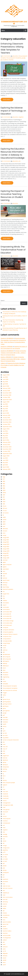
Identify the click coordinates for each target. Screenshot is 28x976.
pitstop (4, 870)
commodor (6, 607)
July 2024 (5, 431)
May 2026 (5, 381)
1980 (4, 481)
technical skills (6, 935)
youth (4, 964)
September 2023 (7, 453)
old (3, 843)
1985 (4, 488)
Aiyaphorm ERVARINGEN (7, 338)
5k (3, 515)
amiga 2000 (6, 544)
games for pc (6, 699)
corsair (4, 645)
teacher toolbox (7, 931)
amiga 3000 (6, 549)
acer (4, 526)
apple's (4, 567)
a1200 (4, 517)
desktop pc (6, 666)
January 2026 (6, 390)
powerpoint (6, 872)
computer (5, 627)
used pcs (5, 946)
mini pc (5, 816)
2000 (4, 490)
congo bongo (6, 643)
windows (5, 955)
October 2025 (6, 397)
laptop (4, 762)
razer (4, 895)
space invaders (7, 922)
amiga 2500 (6, 546)
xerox (4, 962)
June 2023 (5, 460)
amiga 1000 (6, 537)
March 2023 (6, 467)
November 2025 (7, 395)
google (23, 58)
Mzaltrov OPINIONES (6, 357)
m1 (3, 787)
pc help (5, 857)
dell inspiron (6, 661)
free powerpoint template (10, 686)
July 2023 (5, 458)
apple (4, 562)
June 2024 (5, 433)
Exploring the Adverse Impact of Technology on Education (13, 110)
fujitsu (4, 695)
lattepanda (6, 767)
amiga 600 (6, 555)
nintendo (5, 836)
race (4, 884)
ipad (4, 753)
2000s (4, 492)
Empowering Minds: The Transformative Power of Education (13, 249)
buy (4, 596)
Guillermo (3, 363)
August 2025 (6, 402)
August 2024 (6, 429)
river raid (5, 899)
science (5, 904)
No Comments (6, 56)
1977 (4, 479)
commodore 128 (7, 612)
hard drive (5, 719)
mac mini (5, 791)
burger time (6, 594)
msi (4, 825)
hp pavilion (5, 737)
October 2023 (6, 451)
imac (4, 744)
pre (3, 877)
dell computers (7, 659)
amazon (5, 531)
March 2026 (6, 386)
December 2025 (7, 393)
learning (5, 769)
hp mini (5, 733)
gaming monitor (7, 704)
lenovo (4, 771)
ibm (4, 742)
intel (4, 751)
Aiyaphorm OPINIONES (6, 346)
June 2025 (5, 406)
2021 (4, 504)
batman (5, 578)
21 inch (4, 506)
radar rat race (6, 886)
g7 (3, 697)
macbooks (5, 796)
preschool (5, 879)
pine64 (4, 866)
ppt (2, 60)
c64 (4, 598)
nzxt (4, 839)
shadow (5, 913)
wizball (4, 960)
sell (3, 911)
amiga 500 (5, 553)
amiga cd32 (6, 558)
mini (4, 814)
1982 (4, 483)
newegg (5, 834)
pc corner (5, 854)
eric (20, 161)
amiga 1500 (6, 542)
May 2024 (5, 435)
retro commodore (8, 897)
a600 (4, 524)
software (5, 917)
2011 (4, 497)
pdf (4, 863)
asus (4, 571)
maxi (4, 807)
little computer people (9, 782)
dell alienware (6, 654)
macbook (5, 794)
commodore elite (7, 623)
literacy (5, 780)
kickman (5, 758)
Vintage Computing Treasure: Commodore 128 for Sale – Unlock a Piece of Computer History (13, 352)
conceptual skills (7, 641)
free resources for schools (10, 690)
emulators (5, 674)
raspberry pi (6, 893)
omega (5, 845)
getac (4, 708)
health (4, 724)
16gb (4, 477)
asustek (5, 573)
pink (4, 868)
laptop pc (5, 764)
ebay (4, 670)
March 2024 (6, 440)
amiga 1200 (6, 540)
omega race (6, 848)
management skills (8, 805)
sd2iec (4, 908)
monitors (5, 821)
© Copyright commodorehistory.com (14, 974)
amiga (4, 535)
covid (4, 648)
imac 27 (5, 749)
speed (4, 926)
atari (4, 576)
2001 (4, 495)
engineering (6, 677)
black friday (6, 587)
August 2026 (6, 375)
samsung (5, 902)
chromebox (6, 603)
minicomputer (6, 818)
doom (4, 668)
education (15, 56)
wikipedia (5, 953)
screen (4, 906)
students (5, 60)
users (4, 949)
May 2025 (5, 408)
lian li (4, 776)
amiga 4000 (6, 551)
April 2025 (5, 411)
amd (4, 533)
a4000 (4, 519)
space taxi (5, 924)
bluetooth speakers (8, 589)
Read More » (7, 99)
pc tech (5, 861)
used (4, 944)
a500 (4, 522)
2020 (4, 501)
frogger (5, 692)
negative (21, 117)
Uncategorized (7, 937)
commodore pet (7, 625)
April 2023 (5, 465)
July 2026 (5, 377)
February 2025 (6, 415)
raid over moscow (7, 888)
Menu (3, 30)
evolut (4, 681)
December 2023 (7, 447)
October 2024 (6, 424)
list (3, 778)
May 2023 (5, 462)
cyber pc (5, 650)
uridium (5, 940)
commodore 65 (7, 618)
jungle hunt (6, 755)
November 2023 (7, 449)
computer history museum (10, 634)
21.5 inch (5, 508)
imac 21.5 (5, 746)
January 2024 (6, 444)
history (4, 726)
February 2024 (6, 442)
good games (6, 710)
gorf (4, 715)
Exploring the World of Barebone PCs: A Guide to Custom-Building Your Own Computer (13, 365)
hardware (5, 722)
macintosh (6, 798)
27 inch (5, 510)
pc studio (5, 859)
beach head (6, 580)
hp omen (5, 735)
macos (4, 800)
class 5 (4, 605)
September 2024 (7, 426)
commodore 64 (7, 616)
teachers (10, 60)
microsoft (5, 812)
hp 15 (4, 731)
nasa (4, 827)
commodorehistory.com (14, 22)
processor (5, 881)
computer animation (8, 630)
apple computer (7, 564)
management (6, 803)
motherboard (6, 823)
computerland (6, 639)
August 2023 (6, 456)
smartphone (6, 915)
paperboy (5, 850)
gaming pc (6, 706)
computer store (7, 636)
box (4, 591)
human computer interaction (11, 740)
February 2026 (6, 388)
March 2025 (6, 413)
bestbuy (5, 585)
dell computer (6, 657)
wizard (4, 958)
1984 (4, 486)
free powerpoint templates (13, 58)
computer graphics (8, 632)
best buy (5, 582)
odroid (4, 841)
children (5, 600)
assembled (6, 569)
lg (3, 773)
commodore (6, 609)
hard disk (5, 717)
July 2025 (5, 404)
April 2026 (5, 384)
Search (3, 300)
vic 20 (4, 951)
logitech (5, 785)
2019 (4, 499)
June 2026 (5, 379)
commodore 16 (7, 614)
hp (3, 728)
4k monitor (6, 513)
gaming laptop (7, 701)
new (4, 832)
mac (4, 789)
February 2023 (6, 469)
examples (5, 683)
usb (4, 942)
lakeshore (5, 760)
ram (4, 890)
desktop (5, 663)
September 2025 (7, 399)
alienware (5, 528)
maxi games (6, 809)
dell (4, 652)
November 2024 (7, 422)
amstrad (5, 560)
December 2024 (7, 420)
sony (4, 920)
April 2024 (5, 438)
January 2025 (6, 417)
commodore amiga (8, 621)
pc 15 (4, 852)
